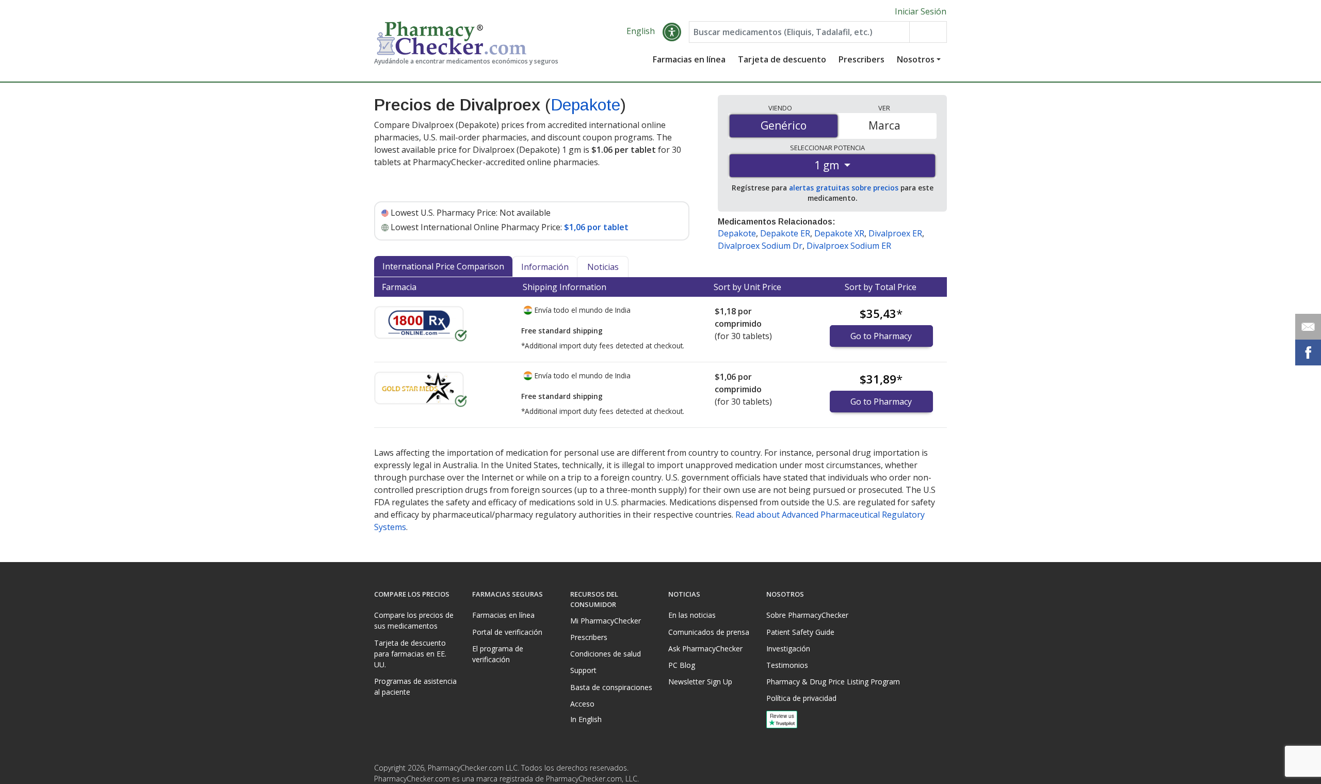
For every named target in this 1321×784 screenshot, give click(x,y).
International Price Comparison (443, 266)
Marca (884, 125)
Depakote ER (785, 233)
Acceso (582, 704)
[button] (672, 32)
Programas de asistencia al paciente (415, 686)
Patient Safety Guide (800, 632)
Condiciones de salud (605, 654)
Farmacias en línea (689, 59)
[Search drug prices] (927, 32)
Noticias (603, 267)
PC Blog (681, 665)
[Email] (1308, 327)
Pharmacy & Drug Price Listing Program (833, 681)
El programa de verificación (497, 654)
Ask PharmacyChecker (705, 648)
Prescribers (861, 59)
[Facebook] (917, 771)
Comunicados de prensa (708, 632)
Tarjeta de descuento (782, 59)
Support (583, 670)
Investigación (788, 648)
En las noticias (692, 615)
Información (545, 267)
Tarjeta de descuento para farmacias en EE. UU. (410, 653)
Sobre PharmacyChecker (807, 615)
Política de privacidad (801, 698)
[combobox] (799, 32)
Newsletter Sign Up (700, 681)
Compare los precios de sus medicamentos (414, 620)
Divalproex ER (895, 233)
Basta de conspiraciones (611, 687)
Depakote (585, 104)
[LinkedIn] (937, 771)
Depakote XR (839, 233)
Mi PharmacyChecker (605, 621)
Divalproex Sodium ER (849, 245)
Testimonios (787, 665)
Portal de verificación (507, 632)
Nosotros (916, 59)
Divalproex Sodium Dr (760, 245)
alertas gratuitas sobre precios (843, 188)
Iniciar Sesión (920, 11)
